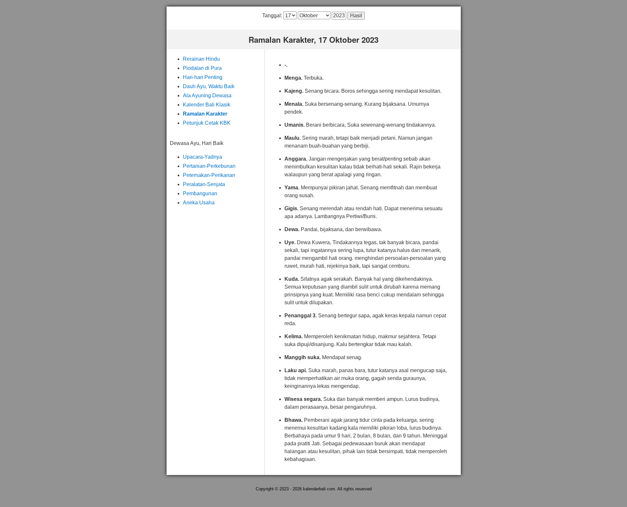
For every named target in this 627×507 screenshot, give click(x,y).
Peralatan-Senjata (204, 184)
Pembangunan (200, 193)
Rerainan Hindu (201, 59)
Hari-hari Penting (202, 77)
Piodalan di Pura (202, 68)
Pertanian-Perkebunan (209, 166)
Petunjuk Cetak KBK (207, 123)
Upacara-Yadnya (202, 157)
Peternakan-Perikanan (209, 175)
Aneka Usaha (199, 202)
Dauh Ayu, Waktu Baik (208, 86)
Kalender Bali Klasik (206, 104)
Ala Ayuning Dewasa (207, 95)
